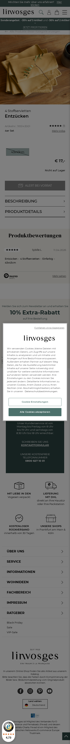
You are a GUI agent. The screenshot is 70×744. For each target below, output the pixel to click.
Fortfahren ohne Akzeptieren (49, 328)
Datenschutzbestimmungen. (41, 391)
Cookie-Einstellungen (35, 401)
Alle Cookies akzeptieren (35, 412)
